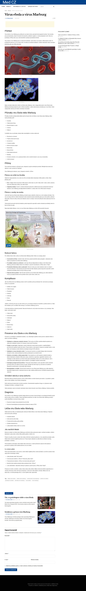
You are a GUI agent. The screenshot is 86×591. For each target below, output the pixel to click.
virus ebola (28, 480)
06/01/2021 (16, 499)
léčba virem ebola (11, 478)
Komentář (7, 535)
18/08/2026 (65, 47)
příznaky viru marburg (19, 480)
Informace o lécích (19, 6)
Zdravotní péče (33, 6)
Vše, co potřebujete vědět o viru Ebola (19, 497)
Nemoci (8, 6)
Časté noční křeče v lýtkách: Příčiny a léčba (68, 34)
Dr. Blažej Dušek (9, 18)
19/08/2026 (77, 43)
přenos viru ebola (44, 478)
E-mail (7, 559)
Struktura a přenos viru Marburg (17, 512)
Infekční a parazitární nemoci (17, 10)
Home (3, 6)
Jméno (7, 553)
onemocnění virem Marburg (33, 478)
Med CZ (9, 2)
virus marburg (35, 480)
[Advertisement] (29, 24)
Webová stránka (34, 559)
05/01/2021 (17, 18)
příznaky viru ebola (9, 480)
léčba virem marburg (21, 478)
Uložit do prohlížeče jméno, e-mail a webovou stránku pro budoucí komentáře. (24, 565)
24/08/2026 (61, 36)
